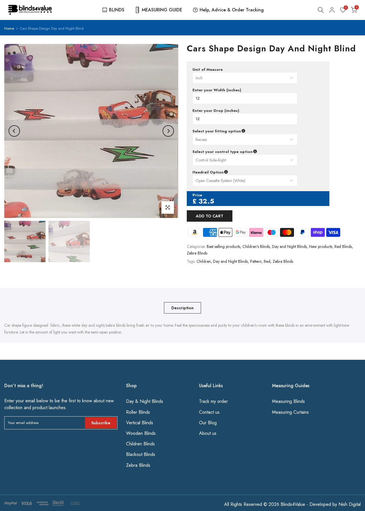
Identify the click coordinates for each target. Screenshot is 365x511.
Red (267, 261)
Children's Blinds (256, 246)
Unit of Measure (207, 69)
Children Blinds (140, 444)
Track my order (213, 401)
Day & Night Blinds (144, 401)
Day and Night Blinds (289, 246)
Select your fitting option (243, 131)
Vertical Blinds (139, 422)
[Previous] (14, 131)
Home (9, 28)
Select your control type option (249, 151)
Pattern (255, 261)
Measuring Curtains (290, 412)
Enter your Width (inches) (216, 90)
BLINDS (116, 10)
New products (320, 246)
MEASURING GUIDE (162, 10)
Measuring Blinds (288, 401)
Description (182, 307)
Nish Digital (349, 504)
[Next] (168, 131)
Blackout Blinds (140, 454)
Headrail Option (235, 172)
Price (197, 195)
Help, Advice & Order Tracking (232, 10)
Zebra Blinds (197, 253)
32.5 (206, 201)
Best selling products (223, 246)
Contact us (209, 412)
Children (203, 261)
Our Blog (208, 422)
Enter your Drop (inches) (215, 110)
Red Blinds (343, 246)
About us (207, 433)
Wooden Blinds (141, 433)
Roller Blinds (138, 412)
